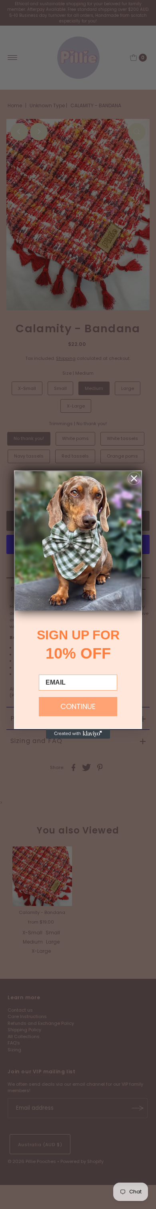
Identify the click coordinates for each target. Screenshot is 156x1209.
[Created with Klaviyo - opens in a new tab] (78, 734)
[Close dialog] (134, 478)
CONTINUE (78, 706)
